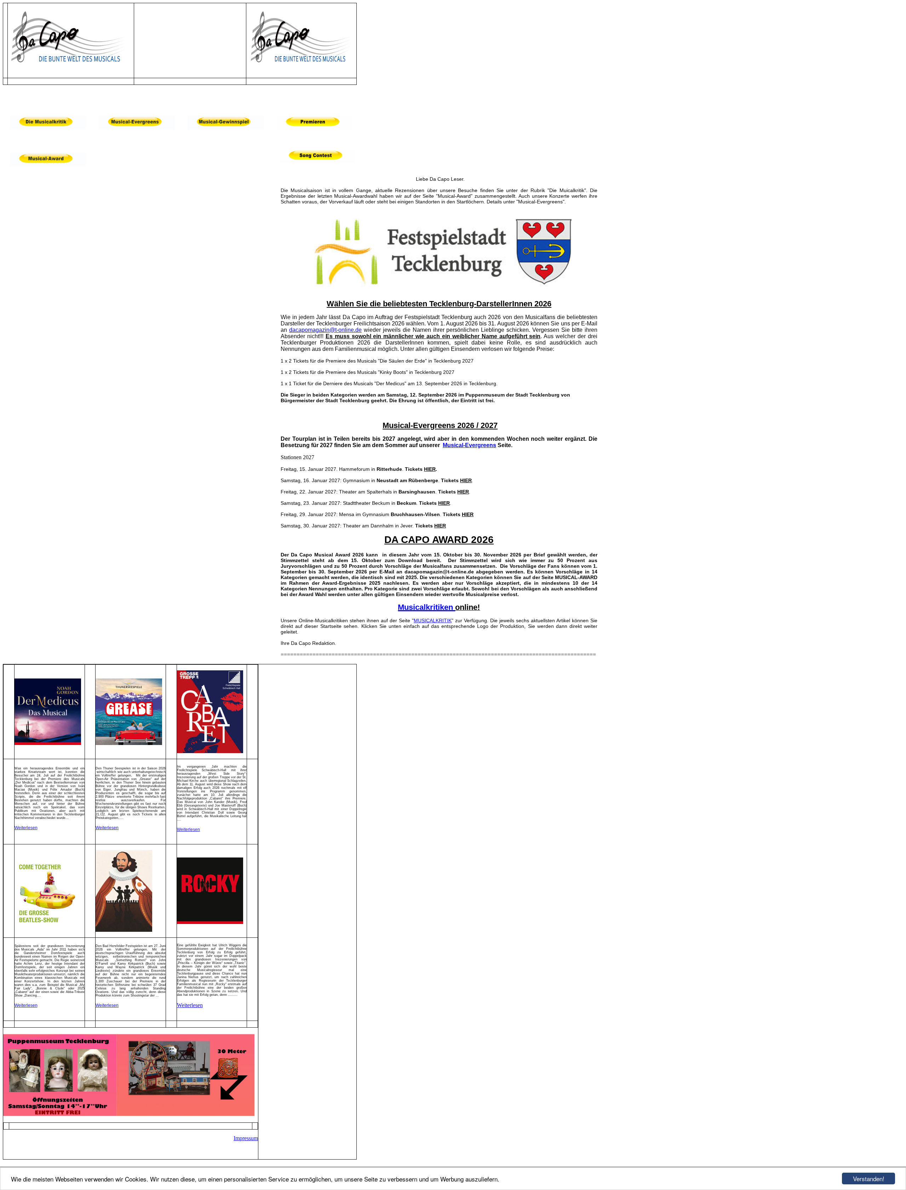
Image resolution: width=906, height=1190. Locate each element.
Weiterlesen (26, 827)
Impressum (246, 1138)
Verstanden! (868, 1178)
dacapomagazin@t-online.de (325, 330)
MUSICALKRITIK (433, 620)
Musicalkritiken (426, 607)
